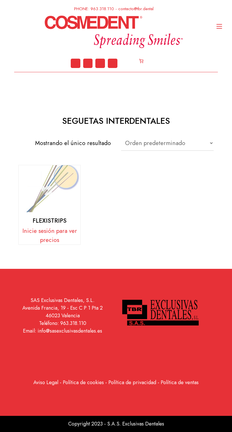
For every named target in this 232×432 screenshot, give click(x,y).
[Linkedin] (75, 63)
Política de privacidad (132, 382)
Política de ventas (180, 382)
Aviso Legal (45, 382)
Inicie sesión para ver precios (49, 235)
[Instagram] (88, 63)
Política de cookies (83, 382)
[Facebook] (112, 63)
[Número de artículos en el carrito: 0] (141, 61)
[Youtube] (100, 63)
